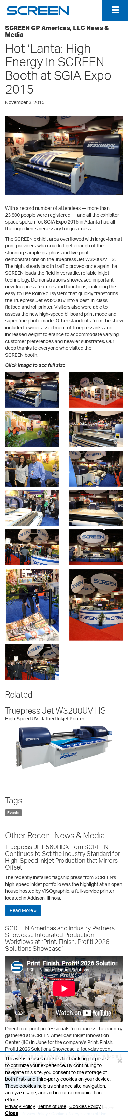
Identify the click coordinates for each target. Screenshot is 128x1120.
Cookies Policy (85, 1106)
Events (13, 812)
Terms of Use (52, 1106)
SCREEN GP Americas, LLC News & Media (57, 31)
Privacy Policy (20, 1106)
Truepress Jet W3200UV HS (55, 710)
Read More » (23, 910)
